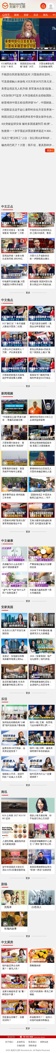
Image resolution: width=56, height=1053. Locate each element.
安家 (26, 15)
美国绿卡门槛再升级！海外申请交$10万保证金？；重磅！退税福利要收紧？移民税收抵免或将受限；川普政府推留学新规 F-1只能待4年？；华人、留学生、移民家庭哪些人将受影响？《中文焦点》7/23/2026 (41, 376)
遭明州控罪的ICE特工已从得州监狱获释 (41, 418)
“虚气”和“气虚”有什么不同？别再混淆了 (14, 591)
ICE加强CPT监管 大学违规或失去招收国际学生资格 (27, 95)
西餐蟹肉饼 (35, 965)
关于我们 (9, 1042)
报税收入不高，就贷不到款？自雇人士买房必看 (13, 775)
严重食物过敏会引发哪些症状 (40, 565)
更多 (50, 150)
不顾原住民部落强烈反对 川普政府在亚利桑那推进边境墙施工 (27, 74)
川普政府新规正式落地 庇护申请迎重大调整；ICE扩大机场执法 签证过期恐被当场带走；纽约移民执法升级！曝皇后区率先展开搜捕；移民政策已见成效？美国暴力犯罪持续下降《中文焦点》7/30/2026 (13, 376)
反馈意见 (21, 1042)
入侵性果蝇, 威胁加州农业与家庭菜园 (13, 842)
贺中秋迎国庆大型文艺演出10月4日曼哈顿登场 (13, 868)
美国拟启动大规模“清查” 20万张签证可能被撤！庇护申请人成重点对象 (28, 65)
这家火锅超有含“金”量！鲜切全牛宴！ (14, 993)
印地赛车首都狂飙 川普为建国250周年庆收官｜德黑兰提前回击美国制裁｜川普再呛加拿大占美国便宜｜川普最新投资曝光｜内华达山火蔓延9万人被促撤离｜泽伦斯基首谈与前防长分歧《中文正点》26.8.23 (13, 283)
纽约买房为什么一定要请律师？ (40, 775)
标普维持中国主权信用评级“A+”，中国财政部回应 (27, 102)
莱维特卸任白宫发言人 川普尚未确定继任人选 (40, 470)
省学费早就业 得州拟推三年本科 (13, 496)
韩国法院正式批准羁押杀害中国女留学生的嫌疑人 (27, 116)
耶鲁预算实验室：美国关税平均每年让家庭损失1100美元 (13, 470)
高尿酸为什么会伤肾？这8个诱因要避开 (13, 565)
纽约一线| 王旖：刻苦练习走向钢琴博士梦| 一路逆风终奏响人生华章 (41, 724)
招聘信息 (44, 1042)
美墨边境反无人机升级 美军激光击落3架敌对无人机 (27, 88)
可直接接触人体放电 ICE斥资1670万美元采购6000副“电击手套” (27, 81)
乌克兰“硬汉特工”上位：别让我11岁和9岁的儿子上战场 (27, 138)
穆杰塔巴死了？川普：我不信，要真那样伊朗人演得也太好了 (27, 145)
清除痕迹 (32, 1045)
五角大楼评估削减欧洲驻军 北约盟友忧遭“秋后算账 (41, 522)
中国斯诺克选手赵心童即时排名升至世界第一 (27, 109)
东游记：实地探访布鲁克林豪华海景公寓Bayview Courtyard (14, 658)
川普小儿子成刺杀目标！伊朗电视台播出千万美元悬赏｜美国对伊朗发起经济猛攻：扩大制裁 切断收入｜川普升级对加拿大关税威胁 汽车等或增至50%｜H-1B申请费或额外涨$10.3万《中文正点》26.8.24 (41, 257)
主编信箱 (21, 1045)
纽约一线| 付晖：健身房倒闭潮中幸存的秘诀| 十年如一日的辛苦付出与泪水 (41, 750)
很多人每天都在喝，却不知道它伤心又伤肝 (40, 817)
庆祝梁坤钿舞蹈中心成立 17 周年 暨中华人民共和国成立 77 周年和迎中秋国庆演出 (41, 843)
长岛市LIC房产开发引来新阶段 (14, 632)
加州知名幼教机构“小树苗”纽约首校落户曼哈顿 (13, 724)
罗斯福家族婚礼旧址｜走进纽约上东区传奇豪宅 (41, 683)
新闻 (16, 15)
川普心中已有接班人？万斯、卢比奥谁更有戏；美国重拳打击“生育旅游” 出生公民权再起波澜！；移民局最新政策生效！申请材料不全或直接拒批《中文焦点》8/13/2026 (14, 351)
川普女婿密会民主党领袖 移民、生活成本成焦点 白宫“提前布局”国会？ (47, 65)
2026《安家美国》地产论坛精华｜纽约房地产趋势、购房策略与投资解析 (41, 658)
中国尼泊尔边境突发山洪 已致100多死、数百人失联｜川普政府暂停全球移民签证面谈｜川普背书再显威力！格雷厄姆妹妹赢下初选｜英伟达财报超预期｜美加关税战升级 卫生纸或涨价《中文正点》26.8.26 (41, 232)
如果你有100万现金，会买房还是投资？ (13, 749)
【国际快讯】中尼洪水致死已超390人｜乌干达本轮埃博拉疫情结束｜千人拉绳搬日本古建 (41, 496)
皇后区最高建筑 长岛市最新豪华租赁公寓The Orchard (14, 683)
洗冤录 (8, 907)
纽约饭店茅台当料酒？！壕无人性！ (11, 967)
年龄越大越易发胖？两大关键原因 (40, 591)
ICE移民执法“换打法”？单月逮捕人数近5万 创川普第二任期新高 (9, 65)
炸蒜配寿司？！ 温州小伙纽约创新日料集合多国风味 (41, 1019)
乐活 (35, 15)
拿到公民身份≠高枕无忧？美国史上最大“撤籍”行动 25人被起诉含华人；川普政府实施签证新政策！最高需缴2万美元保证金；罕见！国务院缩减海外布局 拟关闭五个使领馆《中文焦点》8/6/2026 (41, 351)
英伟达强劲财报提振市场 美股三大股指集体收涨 (41, 444)
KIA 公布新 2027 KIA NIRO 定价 (14, 817)
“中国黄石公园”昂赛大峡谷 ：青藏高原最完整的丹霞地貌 (14, 418)
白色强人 (37, 907)
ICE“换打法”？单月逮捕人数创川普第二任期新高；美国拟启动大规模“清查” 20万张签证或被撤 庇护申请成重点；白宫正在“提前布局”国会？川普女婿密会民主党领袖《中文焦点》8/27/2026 (14, 325)
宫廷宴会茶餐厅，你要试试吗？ (13, 1018)
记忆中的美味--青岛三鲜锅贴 (41, 993)
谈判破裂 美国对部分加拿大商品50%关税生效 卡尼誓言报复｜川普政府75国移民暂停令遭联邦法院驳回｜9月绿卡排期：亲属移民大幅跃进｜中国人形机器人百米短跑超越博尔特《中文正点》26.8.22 (41, 283)
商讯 (45, 15)
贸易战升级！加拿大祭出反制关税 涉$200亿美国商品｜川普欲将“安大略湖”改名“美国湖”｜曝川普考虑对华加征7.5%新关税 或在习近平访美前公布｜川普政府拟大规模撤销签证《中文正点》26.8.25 (13, 257)
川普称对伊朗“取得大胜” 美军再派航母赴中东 (14, 522)
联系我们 (32, 1042)
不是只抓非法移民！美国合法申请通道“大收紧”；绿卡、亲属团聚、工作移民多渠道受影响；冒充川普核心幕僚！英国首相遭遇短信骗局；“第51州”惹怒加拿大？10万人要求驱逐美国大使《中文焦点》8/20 (41, 325)
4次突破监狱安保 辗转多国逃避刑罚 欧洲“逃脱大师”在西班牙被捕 (27, 123)
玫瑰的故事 (10, 928)
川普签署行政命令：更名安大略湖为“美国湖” (13, 444)
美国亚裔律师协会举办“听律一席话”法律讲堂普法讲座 (41, 868)
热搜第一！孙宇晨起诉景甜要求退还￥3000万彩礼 (27, 130)
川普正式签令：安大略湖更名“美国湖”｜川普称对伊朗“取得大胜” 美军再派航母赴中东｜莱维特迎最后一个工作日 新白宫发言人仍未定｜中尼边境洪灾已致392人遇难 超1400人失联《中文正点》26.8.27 (14, 232)
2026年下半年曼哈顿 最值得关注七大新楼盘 (41, 632)
